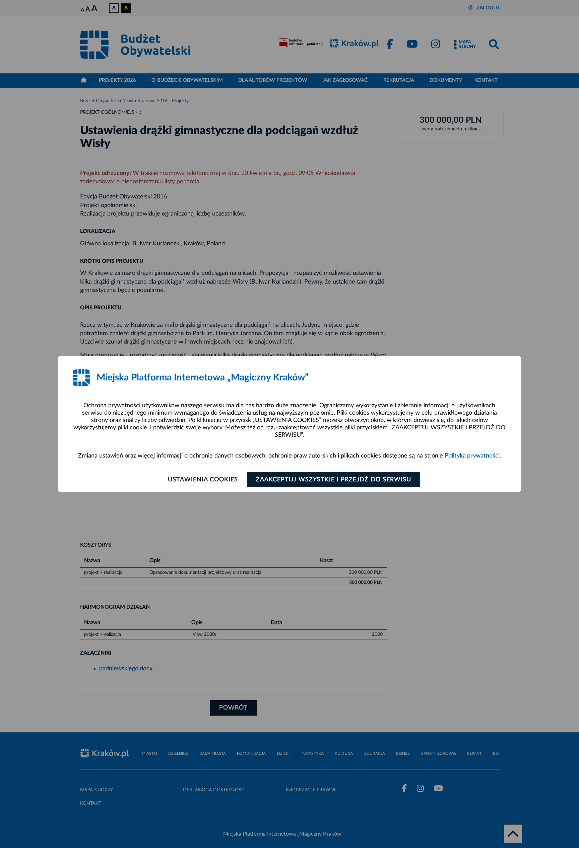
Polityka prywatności (472, 456)
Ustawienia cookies (203, 480)
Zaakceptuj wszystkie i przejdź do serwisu (333, 480)
